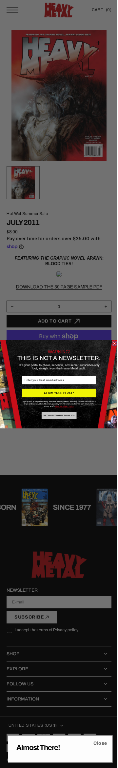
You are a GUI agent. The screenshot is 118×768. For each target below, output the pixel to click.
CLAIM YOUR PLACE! (56, 393)
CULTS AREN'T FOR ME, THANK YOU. (57, 415)
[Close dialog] (112, 343)
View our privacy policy (62, 406)
